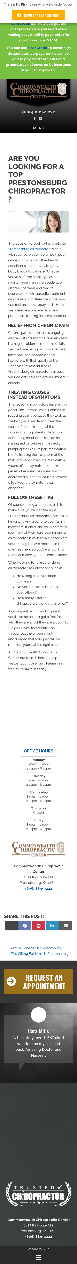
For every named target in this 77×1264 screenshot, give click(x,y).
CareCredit (20, 24)
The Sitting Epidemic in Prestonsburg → (42, 954)
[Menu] (38, 1257)
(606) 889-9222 (38, 111)
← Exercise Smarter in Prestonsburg (32, 948)
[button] (38, 981)
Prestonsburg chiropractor (29, 249)
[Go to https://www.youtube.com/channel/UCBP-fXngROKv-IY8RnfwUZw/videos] (40, 119)
